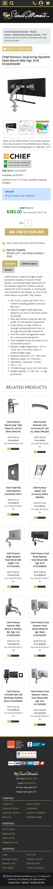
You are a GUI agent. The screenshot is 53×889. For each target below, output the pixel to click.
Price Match (8, 867)
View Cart (30, 854)
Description (10, 263)
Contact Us (7, 803)
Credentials (31, 808)
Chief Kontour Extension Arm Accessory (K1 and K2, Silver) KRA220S (39, 426)
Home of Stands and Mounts (16, 31)
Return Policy (8, 838)
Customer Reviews (11, 812)
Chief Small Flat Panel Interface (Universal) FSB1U (13, 490)
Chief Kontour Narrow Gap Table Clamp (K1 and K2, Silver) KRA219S (13, 426)
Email (9, 256)
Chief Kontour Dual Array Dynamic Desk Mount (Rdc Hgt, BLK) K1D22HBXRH (40, 560)
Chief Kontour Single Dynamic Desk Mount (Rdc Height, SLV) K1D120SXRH (13, 560)
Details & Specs (29, 263)
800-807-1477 (13, 253)
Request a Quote (34, 859)
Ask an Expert (8, 829)
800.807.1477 (31, 778)
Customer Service (10, 808)
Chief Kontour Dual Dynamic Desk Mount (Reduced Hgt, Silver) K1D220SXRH (40, 629)
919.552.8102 (29, 783)
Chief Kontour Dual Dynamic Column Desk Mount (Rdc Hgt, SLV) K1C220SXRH (40, 698)
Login (5, 854)
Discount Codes (9, 859)
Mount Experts (33, 803)
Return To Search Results (19, 48)
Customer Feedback (36, 812)
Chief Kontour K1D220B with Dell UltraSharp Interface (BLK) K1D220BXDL (13, 696)
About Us (6, 817)
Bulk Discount (33, 863)
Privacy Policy (14, 882)
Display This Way (38, 882)
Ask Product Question (32, 253)
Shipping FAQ (8, 833)
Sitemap (25, 882)
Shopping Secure (10, 842)
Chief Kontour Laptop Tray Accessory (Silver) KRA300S (40, 492)
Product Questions (35, 867)
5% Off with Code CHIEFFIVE (21, 195)
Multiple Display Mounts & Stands (26, 34)
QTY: (21, 223)
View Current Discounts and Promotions (26, 243)
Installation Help (34, 817)
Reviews (8, 269)
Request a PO (8, 863)
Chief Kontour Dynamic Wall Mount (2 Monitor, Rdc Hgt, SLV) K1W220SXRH (13, 629)
